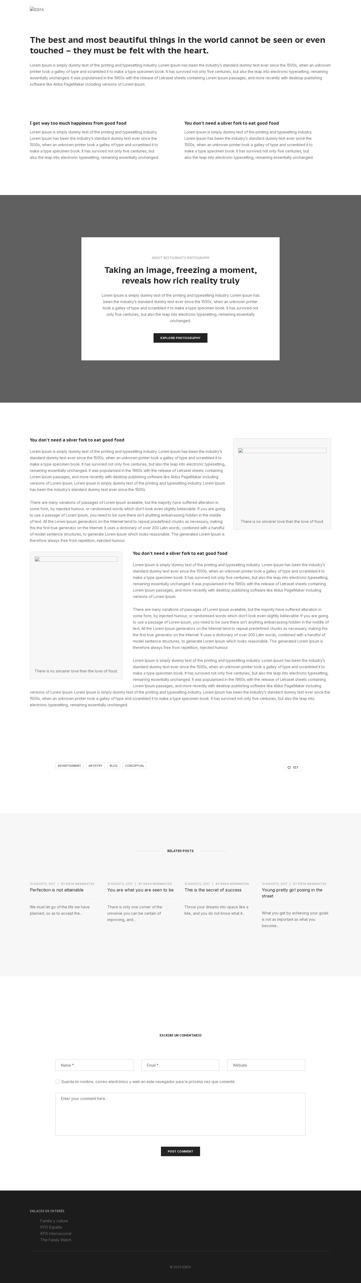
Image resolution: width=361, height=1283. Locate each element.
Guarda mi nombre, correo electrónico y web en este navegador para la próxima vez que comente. (148, 1081)
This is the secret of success (213, 889)
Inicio (160, 9)
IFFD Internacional (55, 1233)
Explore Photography (180, 338)
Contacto (304, 9)
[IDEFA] (37, 9)
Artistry (95, 765)
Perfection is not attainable (57, 889)
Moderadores (221, 9)
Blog (114, 765)
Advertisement (69, 765)
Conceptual (134, 765)
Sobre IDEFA (187, 9)
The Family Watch (55, 1240)
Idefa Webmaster (80, 884)
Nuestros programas (264, 9)
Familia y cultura (54, 1221)
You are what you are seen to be (140, 889)
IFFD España (51, 1227)
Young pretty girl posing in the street (292, 893)
